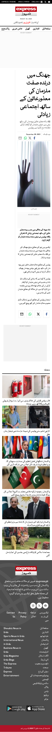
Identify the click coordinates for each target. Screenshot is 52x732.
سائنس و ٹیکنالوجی (40, 683)
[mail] (21, 314)
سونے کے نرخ (43, 671)
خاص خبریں (17, 29)
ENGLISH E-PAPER (38, 2)
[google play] (16, 709)
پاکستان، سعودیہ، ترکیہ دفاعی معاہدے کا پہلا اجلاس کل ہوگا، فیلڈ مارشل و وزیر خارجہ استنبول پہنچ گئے (27, 493)
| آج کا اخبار (34, 22)
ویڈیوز (46, 695)
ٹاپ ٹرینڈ (44, 660)
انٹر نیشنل (44, 644)
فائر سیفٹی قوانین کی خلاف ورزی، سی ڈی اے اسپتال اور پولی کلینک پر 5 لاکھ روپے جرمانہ (26, 402)
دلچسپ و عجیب (41, 664)
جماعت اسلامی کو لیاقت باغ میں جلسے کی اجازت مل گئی (28, 554)
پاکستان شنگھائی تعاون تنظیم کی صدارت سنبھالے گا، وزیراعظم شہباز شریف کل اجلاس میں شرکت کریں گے (28, 463)
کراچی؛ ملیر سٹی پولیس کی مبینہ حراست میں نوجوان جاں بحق (27, 432)
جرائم (46, 699)
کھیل (27, 29)
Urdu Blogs (9, 660)
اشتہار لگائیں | (18, 22)
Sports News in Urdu (14, 636)
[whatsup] (30, 314)
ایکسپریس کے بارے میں (44, 616)
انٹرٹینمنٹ (43, 652)
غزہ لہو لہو (44, 636)
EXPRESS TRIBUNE (9, 2)
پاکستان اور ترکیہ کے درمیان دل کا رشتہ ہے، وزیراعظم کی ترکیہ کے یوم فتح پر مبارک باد (27, 523)
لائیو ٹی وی (26, 22)
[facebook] (46, 314)
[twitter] (38, 314)
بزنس (46, 691)
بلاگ (46, 687)
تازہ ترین (36, 29)
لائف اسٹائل (43, 656)
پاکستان (5, 29)
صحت (45, 667)
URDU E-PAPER (23, 2)
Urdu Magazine (11, 656)
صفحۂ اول (46, 29)
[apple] (35, 709)
